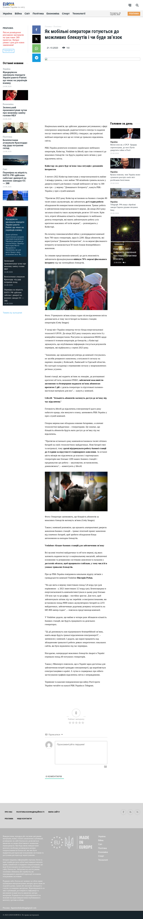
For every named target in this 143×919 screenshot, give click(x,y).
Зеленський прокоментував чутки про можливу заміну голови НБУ (15, 111)
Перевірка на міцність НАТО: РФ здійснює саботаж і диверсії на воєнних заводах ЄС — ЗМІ (15, 178)
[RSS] (130, 812)
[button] (137, 5)
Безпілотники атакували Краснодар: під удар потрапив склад (14, 279)
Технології (119, 244)
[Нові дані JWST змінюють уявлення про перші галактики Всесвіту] (125, 241)
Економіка (8, 104)
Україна (6, 69)
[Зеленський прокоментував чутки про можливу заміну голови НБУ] (15, 128)
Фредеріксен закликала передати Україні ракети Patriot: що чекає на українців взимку (15, 77)
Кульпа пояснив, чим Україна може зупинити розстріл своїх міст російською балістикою (125, 177)
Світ (5, 169)
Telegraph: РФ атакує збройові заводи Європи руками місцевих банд (124, 207)
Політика (7, 137)
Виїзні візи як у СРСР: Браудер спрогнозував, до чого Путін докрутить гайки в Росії (123, 147)
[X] (36, 39)
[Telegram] (36, 58)
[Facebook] (36, 29)
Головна (48, 26)
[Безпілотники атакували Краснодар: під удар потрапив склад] (15, 160)
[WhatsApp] (36, 48)
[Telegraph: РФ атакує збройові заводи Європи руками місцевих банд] (125, 193)
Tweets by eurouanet (12, 312)
